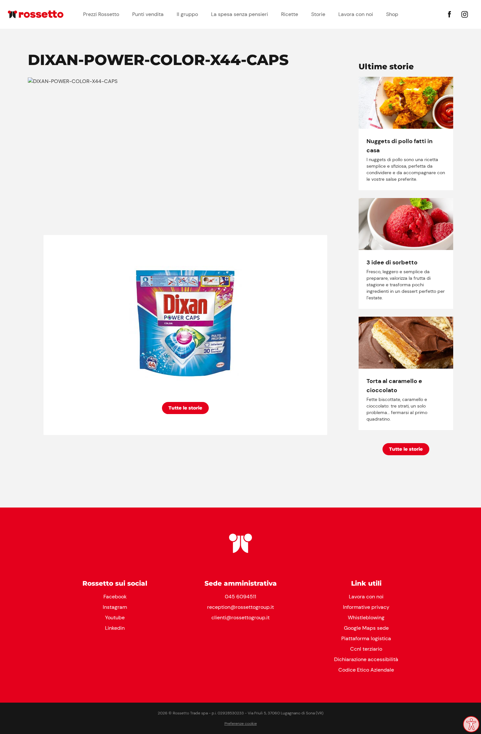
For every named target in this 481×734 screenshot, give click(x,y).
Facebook (115, 596)
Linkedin (115, 628)
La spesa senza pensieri (239, 14)
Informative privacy (366, 607)
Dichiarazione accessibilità (366, 659)
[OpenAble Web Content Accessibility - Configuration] (471, 724)
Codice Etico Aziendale (366, 669)
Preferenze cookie (240, 723)
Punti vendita (148, 14)
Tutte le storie (185, 408)
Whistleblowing (366, 617)
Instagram (115, 607)
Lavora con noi (355, 14)
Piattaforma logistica (366, 638)
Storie (318, 14)
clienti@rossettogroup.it (240, 617)
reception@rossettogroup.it (240, 607)
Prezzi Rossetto (101, 14)
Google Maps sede (366, 628)
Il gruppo (187, 14)
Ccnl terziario (366, 648)
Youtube (115, 617)
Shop (392, 14)
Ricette (289, 14)
